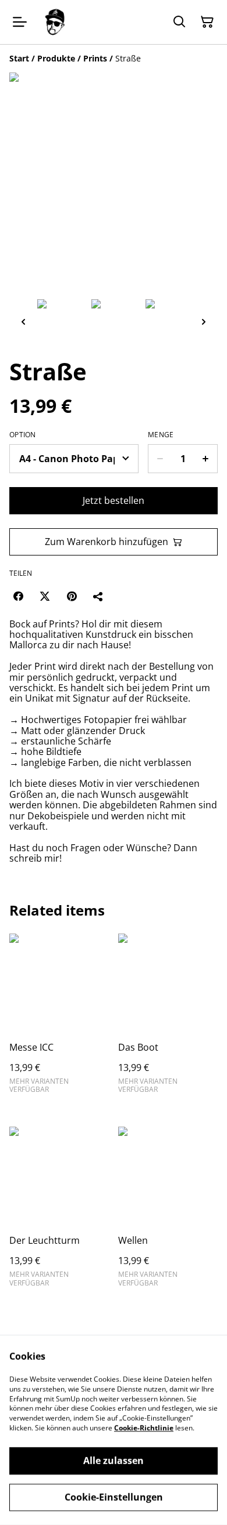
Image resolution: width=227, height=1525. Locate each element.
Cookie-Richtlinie (143, 1428)
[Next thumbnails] (204, 321)
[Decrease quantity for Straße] (160, 458)
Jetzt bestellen (113, 500)
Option (22, 435)
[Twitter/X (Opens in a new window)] (45, 596)
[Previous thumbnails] (23, 321)
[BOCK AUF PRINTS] (54, 22)
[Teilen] (98, 596)
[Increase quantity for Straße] (206, 458)
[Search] (179, 22)
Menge (161, 435)
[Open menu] (20, 22)
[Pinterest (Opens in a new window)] (71, 596)
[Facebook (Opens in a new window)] (18, 596)
